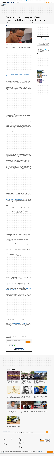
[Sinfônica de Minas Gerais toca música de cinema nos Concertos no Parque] (27, 375)
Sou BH (44, 0)
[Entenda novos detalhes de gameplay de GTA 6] (39, 81)
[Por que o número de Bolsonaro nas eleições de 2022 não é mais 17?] (40, 390)
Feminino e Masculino (21, 442)
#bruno (10, 336)
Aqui (11, 439)
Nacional (4, 438)
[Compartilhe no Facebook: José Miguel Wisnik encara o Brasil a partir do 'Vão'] (26, 410)
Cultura (4, 442)
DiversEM (4, 440)
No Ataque (20, 447)
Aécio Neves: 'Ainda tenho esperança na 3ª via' (12, 412)
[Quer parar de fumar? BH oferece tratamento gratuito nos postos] (39, 76)
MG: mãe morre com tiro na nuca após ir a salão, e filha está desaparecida (40, 412)
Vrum (11, 440)
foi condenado (17, 122)
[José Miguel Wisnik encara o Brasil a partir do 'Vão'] (27, 405)
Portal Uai (12, 436)
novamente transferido (25, 291)
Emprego (20, 439)
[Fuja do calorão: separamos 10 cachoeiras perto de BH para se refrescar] (40, 375)
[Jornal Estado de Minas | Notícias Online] (11, 2)
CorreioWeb (28, 436)
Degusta (20, 443)
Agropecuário (20, 448)
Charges (20, 440)
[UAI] (26, 0)
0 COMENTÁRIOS (18, 348)
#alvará (19, 336)
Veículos (20, 0)
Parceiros (40, 0)
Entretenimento (15, 0)
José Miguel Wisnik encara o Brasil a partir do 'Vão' (27, 412)
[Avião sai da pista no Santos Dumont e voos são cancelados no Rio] (39, 72)
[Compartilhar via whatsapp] (15, 345)
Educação (4, 443)
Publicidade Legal (5, 444)
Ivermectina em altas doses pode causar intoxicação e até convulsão (13, 382)
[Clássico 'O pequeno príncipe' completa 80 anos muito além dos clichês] (13, 390)
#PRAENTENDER (21, 438)
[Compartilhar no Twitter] (13, 345)
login (21, 349)
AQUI (46, 0)
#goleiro (13, 336)
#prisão (16, 336)
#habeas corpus (8, 337)
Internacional (4, 439)
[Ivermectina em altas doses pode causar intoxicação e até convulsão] (13, 375)
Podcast (20, 446)
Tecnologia (20, 444)
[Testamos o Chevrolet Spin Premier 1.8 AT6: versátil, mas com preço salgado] (13, 420)
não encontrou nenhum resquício (20, 323)
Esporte (11, 0)
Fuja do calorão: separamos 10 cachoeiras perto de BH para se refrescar (40, 382)
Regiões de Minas (21, 436)
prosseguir (50, 451)
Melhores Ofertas (31, 0)
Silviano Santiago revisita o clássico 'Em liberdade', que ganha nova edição (27, 397)
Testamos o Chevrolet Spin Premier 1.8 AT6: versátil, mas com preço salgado (13, 427)
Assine (47, 2)
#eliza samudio (23, 336)
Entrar (50, 2)
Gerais (17, 2)
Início (3, 4)
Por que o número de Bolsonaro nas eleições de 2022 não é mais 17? (40, 397)
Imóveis (24, 0)
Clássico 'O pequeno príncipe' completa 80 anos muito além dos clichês (13, 397)
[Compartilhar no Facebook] (12, 345)
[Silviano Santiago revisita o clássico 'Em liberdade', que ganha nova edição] (27, 390)
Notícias (8, 0)
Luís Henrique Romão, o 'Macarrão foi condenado (14, 199)
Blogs (11, 438)
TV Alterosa (36, 0)
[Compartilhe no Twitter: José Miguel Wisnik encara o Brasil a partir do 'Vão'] (27, 410)
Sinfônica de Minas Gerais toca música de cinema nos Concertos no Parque (27, 382)
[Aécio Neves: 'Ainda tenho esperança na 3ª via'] (13, 405)
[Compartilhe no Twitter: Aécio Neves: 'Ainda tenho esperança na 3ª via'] (13, 410)
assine (23, 349)
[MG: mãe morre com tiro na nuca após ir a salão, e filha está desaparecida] (40, 405)
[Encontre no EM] (45, 2)
